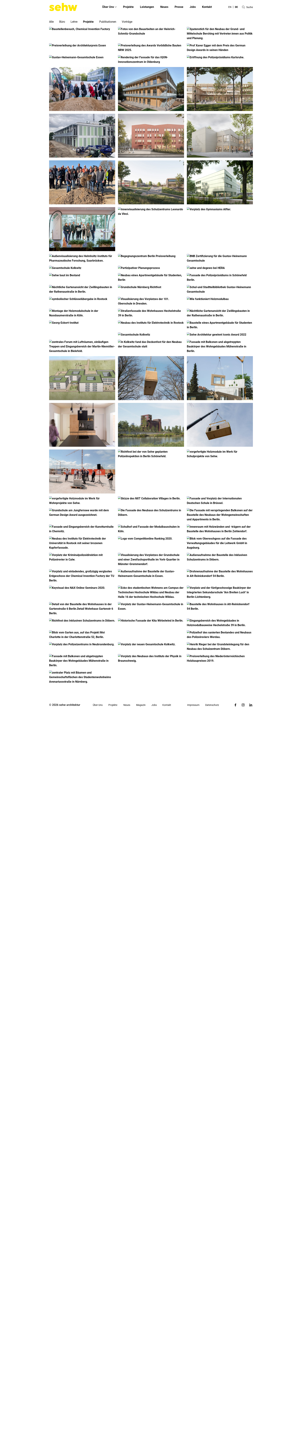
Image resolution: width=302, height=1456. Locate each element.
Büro (62, 21)
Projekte (128, 7)
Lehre (74, 21)
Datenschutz (212, 705)
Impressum (193, 705)
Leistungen (147, 7)
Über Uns (98, 705)
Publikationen (107, 21)
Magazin (141, 705)
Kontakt (207, 7)
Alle (51, 21)
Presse (179, 7)
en (229, 7)
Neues (164, 7)
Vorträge (127, 21)
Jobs (193, 7)
